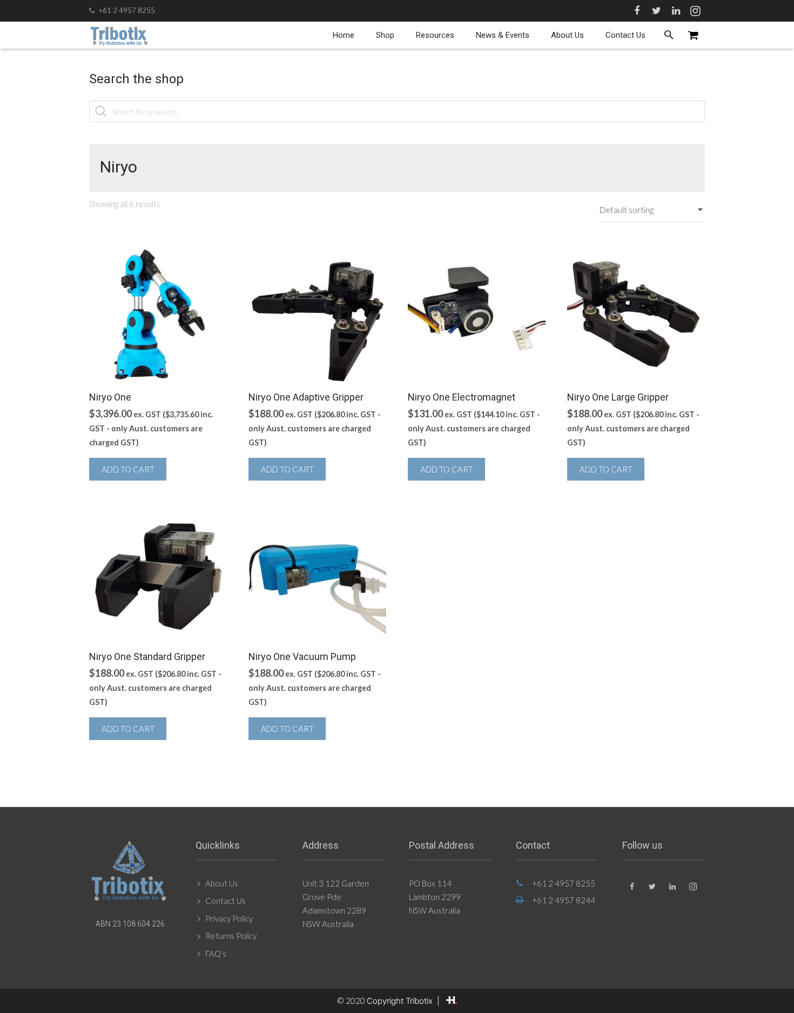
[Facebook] (637, 11)
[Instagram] (695, 11)
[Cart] (693, 35)
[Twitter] (656, 11)
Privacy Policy (229, 918)
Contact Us (225, 900)
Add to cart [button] (128, 469)
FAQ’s (215, 953)
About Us (221, 883)
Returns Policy (231, 936)
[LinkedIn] (675, 11)
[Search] (669, 35)
